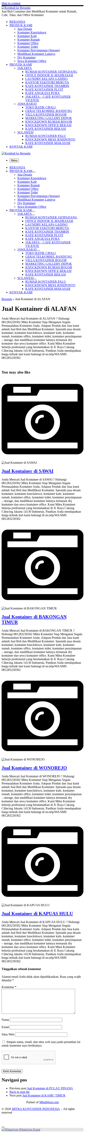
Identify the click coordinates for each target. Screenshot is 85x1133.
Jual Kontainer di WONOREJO (34, 767)
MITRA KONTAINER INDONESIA (36, 1109)
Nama (5, 1019)
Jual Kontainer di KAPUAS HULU (37, 913)
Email (5, 1027)
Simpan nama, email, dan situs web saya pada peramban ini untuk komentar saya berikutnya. (41, 1043)
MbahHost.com (49, 1102)
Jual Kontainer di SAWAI (27, 471)
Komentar (9, 987)
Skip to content (11, 3)
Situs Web (8, 1034)
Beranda (7, 299)
